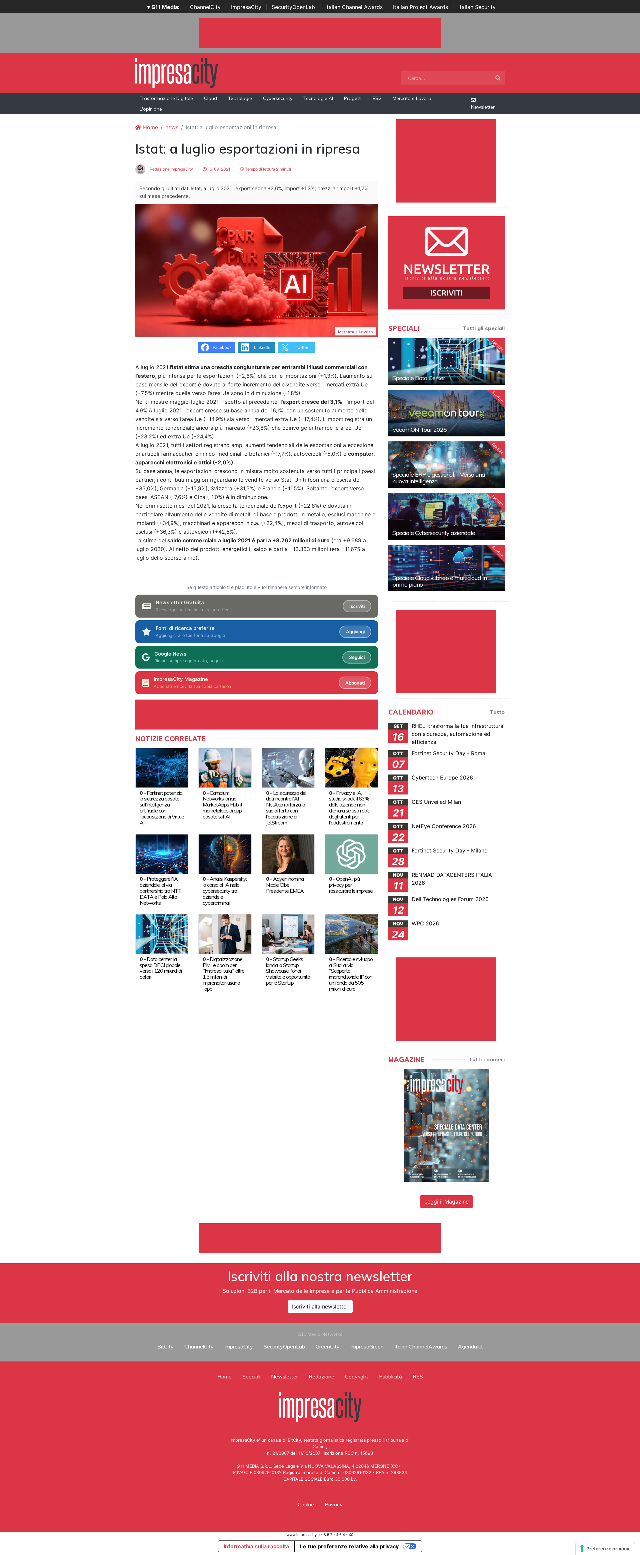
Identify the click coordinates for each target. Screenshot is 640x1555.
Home (149, 127)
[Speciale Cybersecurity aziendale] (446, 516)
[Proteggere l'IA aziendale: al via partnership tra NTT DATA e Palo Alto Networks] (162, 853)
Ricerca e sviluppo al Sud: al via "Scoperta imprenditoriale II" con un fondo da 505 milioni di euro (351, 974)
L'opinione (151, 109)
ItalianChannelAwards (420, 1346)
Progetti (353, 98)
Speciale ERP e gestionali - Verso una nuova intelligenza (438, 478)
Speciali (251, 1376)
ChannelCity (205, 7)
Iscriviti (357, 606)
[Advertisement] (320, 1238)
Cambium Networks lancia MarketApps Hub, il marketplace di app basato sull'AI (222, 804)
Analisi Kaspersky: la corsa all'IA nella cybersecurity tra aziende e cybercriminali (225, 890)
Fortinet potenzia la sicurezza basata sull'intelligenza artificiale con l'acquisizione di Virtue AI (162, 807)
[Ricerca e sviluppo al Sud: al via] (351, 933)
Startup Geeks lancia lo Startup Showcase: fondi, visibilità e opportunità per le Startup (288, 971)
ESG (377, 98)
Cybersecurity (277, 98)
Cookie (306, 1504)
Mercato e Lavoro (412, 98)
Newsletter (483, 107)
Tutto (497, 712)
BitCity (165, 1346)
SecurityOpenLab (293, 7)
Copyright (356, 1376)
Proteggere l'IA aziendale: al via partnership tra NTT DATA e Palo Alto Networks (160, 890)
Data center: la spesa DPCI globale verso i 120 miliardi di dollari (161, 968)
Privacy (334, 1504)
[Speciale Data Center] (446, 361)
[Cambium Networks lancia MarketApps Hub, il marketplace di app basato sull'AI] (225, 767)
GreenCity (328, 1346)
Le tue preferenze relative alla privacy (349, 1546)
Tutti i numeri (487, 1059)
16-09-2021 (218, 169)
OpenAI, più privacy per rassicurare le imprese (351, 884)
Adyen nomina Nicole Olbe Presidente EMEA (285, 884)
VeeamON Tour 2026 (419, 429)
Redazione (321, 1376)
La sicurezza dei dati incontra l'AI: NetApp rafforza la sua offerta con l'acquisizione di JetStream (286, 807)
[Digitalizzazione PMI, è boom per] (225, 933)
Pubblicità (390, 1376)
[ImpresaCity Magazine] (446, 1125)
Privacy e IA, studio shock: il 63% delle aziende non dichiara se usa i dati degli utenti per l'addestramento (349, 807)
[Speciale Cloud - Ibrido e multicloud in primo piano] (446, 568)
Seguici (357, 657)
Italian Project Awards (420, 7)
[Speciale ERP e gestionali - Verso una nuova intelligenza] (446, 464)
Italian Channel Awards (354, 7)
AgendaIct (470, 1346)
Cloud (210, 98)
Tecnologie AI (318, 98)
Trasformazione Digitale (166, 98)
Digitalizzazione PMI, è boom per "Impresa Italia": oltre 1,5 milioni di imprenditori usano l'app (223, 974)
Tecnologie (240, 98)
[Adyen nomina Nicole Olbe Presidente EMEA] (288, 853)
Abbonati (355, 683)
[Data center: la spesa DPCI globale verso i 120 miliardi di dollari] (162, 933)
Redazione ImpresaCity (171, 169)
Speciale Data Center (418, 378)
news (171, 127)
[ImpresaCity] (176, 72)
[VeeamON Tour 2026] (446, 413)
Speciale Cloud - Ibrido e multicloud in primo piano (439, 581)
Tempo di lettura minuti (267, 169)
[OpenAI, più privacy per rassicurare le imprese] (351, 853)
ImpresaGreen (367, 1346)
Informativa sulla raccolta (256, 1546)
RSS (418, 1376)
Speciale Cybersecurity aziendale (433, 533)
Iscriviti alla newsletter (320, 1306)
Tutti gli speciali (484, 328)
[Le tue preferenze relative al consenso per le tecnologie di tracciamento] (605, 1548)
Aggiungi (355, 631)
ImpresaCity (246, 7)
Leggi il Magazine (446, 1201)
